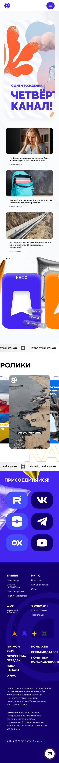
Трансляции (38, 615)
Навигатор (13, 580)
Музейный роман (17, 596)
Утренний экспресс (12, 611)
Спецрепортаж (35, 324)
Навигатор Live (15, 591)
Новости (35, 311)
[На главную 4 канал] (7, 5)
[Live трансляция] (13, 756)
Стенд (35, 317)
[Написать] (50, 754)
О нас (11, 675)
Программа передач (16, 658)
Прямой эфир (13, 648)
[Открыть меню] (50, 5)
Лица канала (13, 668)
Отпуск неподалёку (13, 586)
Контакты (39, 646)
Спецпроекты (39, 610)
